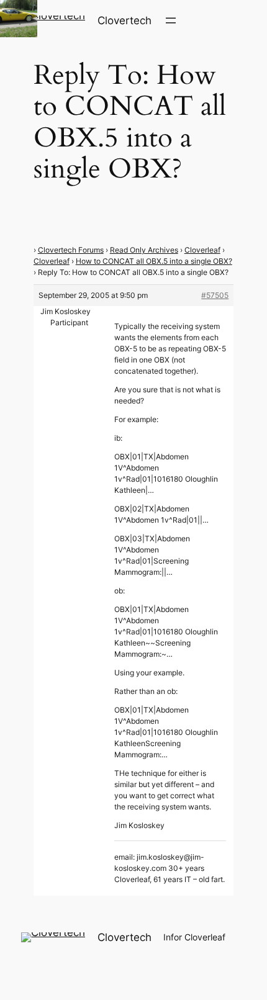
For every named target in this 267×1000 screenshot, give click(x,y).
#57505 (215, 295)
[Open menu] (170, 20)
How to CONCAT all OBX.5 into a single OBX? (154, 261)
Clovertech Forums (71, 250)
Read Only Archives (144, 250)
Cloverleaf (202, 250)
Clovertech (124, 20)
